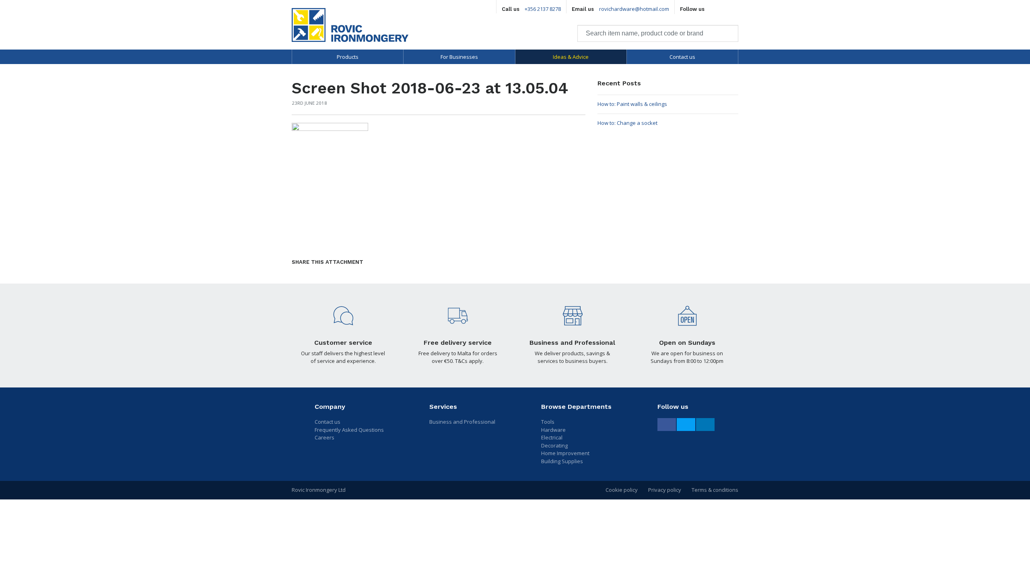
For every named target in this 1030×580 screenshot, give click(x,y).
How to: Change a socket (627, 122)
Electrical (551, 437)
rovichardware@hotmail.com (634, 8)
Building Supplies (562, 461)
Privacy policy (664, 489)
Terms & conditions (715, 489)
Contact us (682, 56)
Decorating (554, 445)
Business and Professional (462, 421)
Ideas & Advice (571, 56)
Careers (324, 437)
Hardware (553, 429)
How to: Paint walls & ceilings (632, 104)
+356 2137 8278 (543, 8)
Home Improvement (565, 453)
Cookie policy (622, 489)
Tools (547, 421)
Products (347, 56)
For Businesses (459, 56)
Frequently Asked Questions (349, 429)
